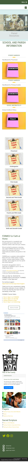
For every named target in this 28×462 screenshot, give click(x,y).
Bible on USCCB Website (8, 423)
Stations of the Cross (8, 416)
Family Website (8, 387)
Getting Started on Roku (10, 300)
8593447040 (8, 446)
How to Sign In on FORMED (11, 297)
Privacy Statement (17, 458)
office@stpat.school (10, 448)
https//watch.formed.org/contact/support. (13, 283)
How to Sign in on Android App (11, 302)
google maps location (10, 450)
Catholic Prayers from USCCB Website (11, 411)
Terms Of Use (24, 458)
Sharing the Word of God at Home (11, 427)
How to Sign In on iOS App (10, 298)
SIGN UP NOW (14, 307)
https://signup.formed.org (12, 270)
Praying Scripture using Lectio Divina (11, 425)
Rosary (4, 414)
